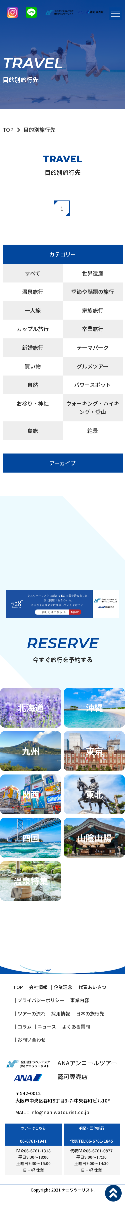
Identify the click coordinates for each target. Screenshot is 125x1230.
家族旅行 (92, 310)
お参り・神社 (33, 403)
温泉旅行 (32, 292)
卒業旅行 (92, 329)
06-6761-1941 (33, 1141)
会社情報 (38, 987)
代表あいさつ (92, 987)
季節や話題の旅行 (92, 292)
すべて (32, 273)
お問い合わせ (32, 1039)
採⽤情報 (60, 1013)
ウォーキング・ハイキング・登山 (92, 407)
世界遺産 (92, 273)
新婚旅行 (32, 347)
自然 (32, 385)
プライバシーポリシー (41, 1000)
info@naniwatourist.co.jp (59, 1112)
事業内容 (79, 1000)
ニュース (47, 1026)
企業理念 (63, 987)
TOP (8, 130)
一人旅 (33, 310)
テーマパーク (93, 347)
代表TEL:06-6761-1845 (91, 1141)
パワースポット (92, 385)
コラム (25, 1026)
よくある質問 (76, 1026)
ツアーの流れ (31, 1013)
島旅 (32, 430)
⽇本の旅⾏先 (90, 1013)
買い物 (33, 366)
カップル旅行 (33, 329)
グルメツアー (92, 366)
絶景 (92, 430)
